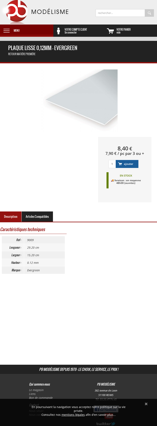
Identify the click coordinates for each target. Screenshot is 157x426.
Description (10, 217)
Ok (146, 404)
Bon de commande (41, 398)
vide (124, 31)
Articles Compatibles (37, 217)
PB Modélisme (34, 12)
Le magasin (36, 390)
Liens (32, 394)
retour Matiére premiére (21, 54)
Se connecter (76, 31)
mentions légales (73, 415)
